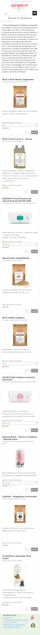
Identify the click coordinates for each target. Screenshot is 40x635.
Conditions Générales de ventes (15, 620)
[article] (20, 106)
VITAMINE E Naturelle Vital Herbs (16, 557)
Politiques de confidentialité (14, 625)
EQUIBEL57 (19, 5)
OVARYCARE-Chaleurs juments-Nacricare (18, 378)
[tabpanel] (19, 1)
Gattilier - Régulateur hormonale (19, 496)
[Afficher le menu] (35, 13)
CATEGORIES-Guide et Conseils (7, 21)
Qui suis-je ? (7, 618)
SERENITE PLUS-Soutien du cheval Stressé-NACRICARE (16, 199)
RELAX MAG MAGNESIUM (15, 258)
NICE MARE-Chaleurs (13, 318)
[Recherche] (4, 14)
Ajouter (34, 132)
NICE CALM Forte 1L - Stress (17, 139)
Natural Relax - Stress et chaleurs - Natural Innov (19, 438)
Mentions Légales (10, 622)
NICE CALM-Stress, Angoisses (18, 79)
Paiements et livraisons (12, 627)
